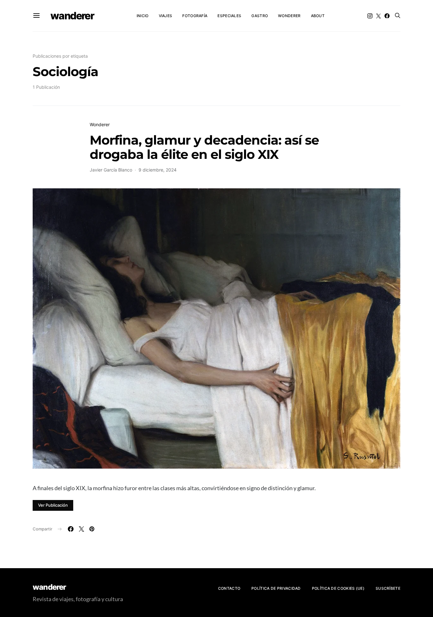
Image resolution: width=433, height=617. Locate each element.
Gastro (259, 15)
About (318, 15)
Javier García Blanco (111, 169)
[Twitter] (378, 15)
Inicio (143, 15)
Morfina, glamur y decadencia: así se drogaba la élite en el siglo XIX (204, 147)
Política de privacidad (276, 588)
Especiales (229, 15)
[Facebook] (387, 15)
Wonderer (289, 15)
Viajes (165, 15)
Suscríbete (388, 588)
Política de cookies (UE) (338, 588)
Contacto (229, 588)
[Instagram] (369, 15)
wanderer (72, 16)
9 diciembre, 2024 (158, 169)
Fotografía (194, 15)
